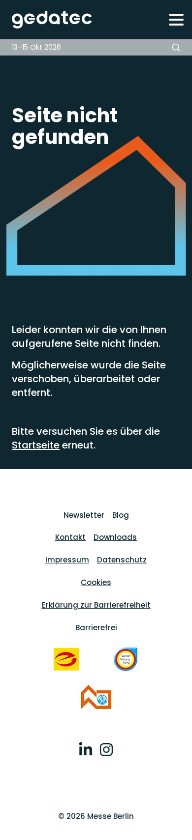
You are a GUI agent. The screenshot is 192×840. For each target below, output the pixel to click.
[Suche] (176, 47)
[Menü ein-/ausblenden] (176, 19)
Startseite (36, 445)
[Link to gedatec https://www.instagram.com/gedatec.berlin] (106, 751)
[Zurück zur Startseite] (46, 19)
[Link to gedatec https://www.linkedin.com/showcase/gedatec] (85, 751)
